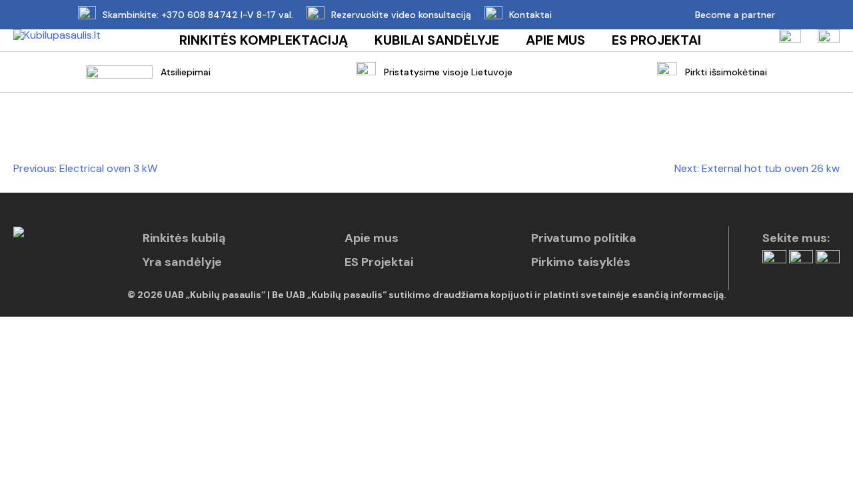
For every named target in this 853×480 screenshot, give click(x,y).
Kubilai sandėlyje (437, 40)
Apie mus (555, 40)
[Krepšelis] (829, 40)
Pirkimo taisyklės (580, 262)
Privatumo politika (583, 238)
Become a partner (735, 14)
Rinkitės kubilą (184, 238)
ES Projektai (656, 40)
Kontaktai (530, 15)
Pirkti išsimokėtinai (726, 72)
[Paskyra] (790, 40)
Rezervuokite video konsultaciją (401, 15)
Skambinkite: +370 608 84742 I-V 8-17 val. (198, 15)
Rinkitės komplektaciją (263, 40)
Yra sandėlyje (182, 262)
